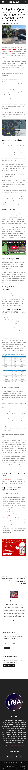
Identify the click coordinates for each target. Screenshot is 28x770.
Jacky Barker (6, 23)
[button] (26, 2)
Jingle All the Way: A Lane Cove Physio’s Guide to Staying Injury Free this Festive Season (20, 582)
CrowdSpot (13, 49)
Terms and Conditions (9, 762)
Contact (21, 762)
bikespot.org (8, 479)
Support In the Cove (9, 665)
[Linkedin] (14, 621)
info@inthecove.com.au (17, 746)
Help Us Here (11, 516)
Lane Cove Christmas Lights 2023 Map (7, 579)
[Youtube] (20, 756)
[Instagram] (11, 756)
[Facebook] (7, 756)
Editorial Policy (14, 764)
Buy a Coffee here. (14, 524)
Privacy (16, 762)
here (19, 154)
